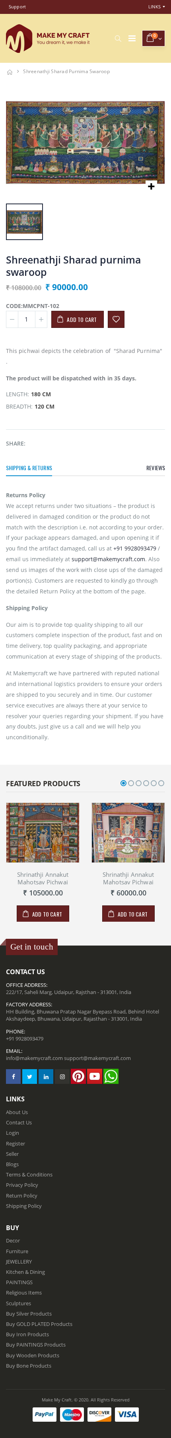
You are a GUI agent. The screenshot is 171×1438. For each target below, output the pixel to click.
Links (154, 7)
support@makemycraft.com (108, 559)
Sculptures (18, 1303)
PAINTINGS (19, 1282)
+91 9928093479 (134, 548)
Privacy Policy (22, 1184)
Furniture (17, 1251)
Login (12, 1132)
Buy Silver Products (29, 1313)
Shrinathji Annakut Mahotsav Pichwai (43, 878)
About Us (17, 1112)
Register (15, 1143)
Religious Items (24, 1292)
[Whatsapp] (111, 1076)
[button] (118, 38)
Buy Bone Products (28, 1365)
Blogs (12, 1164)
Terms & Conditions (29, 1174)
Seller (12, 1153)
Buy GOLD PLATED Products (39, 1324)
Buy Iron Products (27, 1334)
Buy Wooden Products (32, 1355)
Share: (15, 443)
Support (17, 7)
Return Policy (21, 1195)
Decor (13, 1240)
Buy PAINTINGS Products (36, 1344)
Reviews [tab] (155, 467)
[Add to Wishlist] (116, 319)
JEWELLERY (19, 1261)
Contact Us (19, 1122)
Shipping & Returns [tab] (29, 467)
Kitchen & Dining (25, 1271)
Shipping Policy (24, 1205)
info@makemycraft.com (34, 1058)
